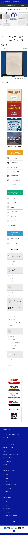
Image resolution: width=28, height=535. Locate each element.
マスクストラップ (12, 345)
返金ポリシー (6, 491)
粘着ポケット (11, 369)
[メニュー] (1, 9)
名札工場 (5, 437)
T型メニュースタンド (8, 451)
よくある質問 (6, 512)
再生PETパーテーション (14, 372)
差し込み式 (11, 281)
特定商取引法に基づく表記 (10, 484)
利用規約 (5, 481)
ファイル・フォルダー (8, 457)
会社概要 (5, 501)
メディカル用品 (7, 461)
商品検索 (5, 474)
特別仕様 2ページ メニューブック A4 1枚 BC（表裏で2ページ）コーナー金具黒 (13, 79)
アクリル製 (11, 275)
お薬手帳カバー (12, 336)
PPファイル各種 (12, 325)
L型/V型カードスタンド (9, 447)
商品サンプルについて (8, 508)
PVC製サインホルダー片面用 (10, 454)
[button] (20, 9)
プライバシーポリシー (8, 488)
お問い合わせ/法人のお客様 (10, 515)
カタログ (5, 505)
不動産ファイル (12, 316)
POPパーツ (11, 365)
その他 (5, 464)
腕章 (9, 362)
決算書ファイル (12, 313)
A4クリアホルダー (12, 319)
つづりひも (11, 359)
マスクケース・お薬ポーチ (14, 342)
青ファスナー (11, 264)
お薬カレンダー (12, 339)
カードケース (6, 441)
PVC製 (10, 295)
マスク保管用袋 (12, 348)
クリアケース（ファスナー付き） (11, 444)
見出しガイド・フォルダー (14, 322)
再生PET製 (11, 278)
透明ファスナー (12, 261)
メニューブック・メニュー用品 (11, 434)
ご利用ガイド (6, 478)
